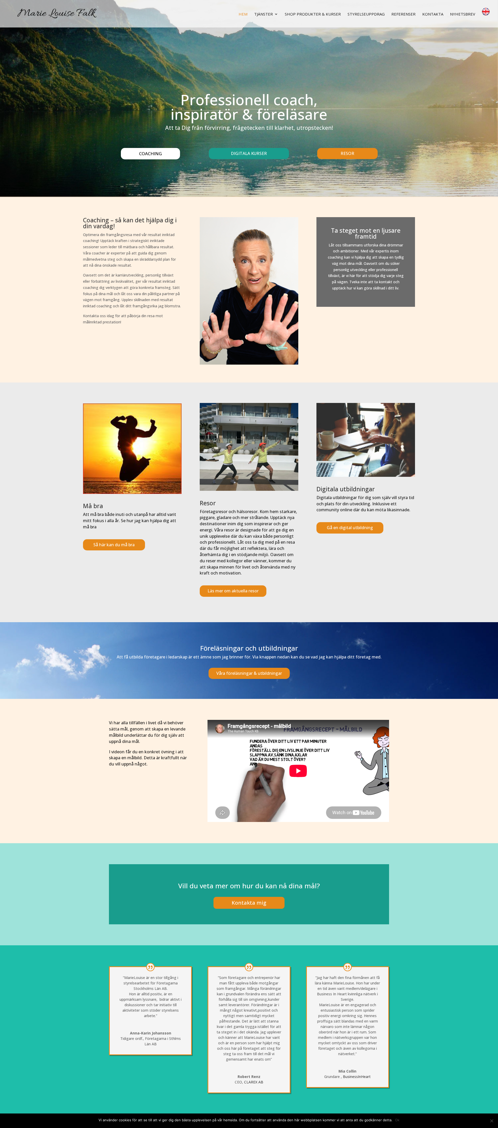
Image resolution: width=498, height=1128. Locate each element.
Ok (397, 1120)
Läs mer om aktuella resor (233, 591)
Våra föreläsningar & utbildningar (249, 673)
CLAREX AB (253, 1082)
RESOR (347, 153)
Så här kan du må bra (114, 545)
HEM (243, 14)
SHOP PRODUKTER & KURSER (313, 14)
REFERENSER (403, 14)
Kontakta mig (249, 902)
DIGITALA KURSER (249, 153)
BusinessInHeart (357, 1076)
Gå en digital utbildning (350, 527)
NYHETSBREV (462, 14)
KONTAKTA (432, 14)
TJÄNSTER (263, 14)
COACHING (150, 154)
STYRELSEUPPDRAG (366, 14)
